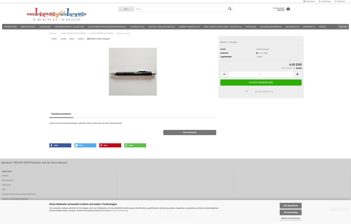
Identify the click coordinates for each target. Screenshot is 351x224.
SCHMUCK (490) (10, 27)
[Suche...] (230, 9)
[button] (60, 145)
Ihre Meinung (190, 132)
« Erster (54, 39)
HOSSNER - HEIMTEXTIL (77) (189, 27)
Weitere (322, 27)
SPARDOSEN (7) (309, 27)
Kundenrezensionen (61, 114)
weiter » (72, 39)
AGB (3, 189)
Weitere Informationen (290, 218)
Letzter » (81, 39)
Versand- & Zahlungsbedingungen (15, 199)
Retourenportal (7, 180)
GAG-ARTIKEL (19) (292, 27)
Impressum (6, 185)
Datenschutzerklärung (119, 211)
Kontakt (5, 176)
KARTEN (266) (250, 27)
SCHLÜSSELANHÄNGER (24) (270, 27)
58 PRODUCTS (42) (137, 27)
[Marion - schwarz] (133, 72)
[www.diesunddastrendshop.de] (57, 13)
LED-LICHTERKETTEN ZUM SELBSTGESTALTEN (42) (107, 27)
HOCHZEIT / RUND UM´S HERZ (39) (161, 27)
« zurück (63, 39)
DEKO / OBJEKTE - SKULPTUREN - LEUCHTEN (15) (222, 27)
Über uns (343, 27)
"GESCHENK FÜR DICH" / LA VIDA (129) (69, 27)
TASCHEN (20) (44, 27)
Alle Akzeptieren (291, 206)
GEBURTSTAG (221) (28, 27)
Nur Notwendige (291, 212)
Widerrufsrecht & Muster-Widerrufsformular (19, 194)
